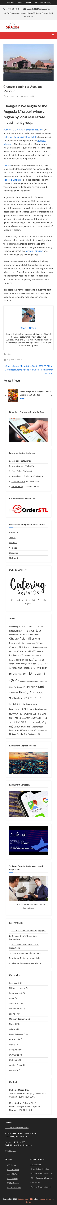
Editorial (28, 647)
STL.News (11, 1165)
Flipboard (13, 558)
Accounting (15, 627)
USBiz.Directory (13, 1183)
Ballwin (34, 630)
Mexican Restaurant (18, 1019)
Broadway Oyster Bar (18, 635)
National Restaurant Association (33, 681)
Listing (12, 1014)
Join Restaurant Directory (41, 1173)
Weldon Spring (16, 1065)
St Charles (18, 698)
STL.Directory (13, 1170)
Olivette (14, 693)
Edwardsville (41, 648)
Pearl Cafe (16, 471)
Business (13, 983)
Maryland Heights (24, 667)
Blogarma (13, 553)
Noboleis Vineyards (13, 179)
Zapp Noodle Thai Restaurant (26, 734)
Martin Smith (29, 96)
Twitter (12, 537)
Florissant (16, 655)
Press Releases (16, 1034)
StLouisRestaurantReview (29, 129)
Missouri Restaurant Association (26, 963)
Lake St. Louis (15, 1008)
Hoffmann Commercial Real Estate (20, 137)
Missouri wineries (34, 251)
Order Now (10, 3)
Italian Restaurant (18, 664)
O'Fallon (35, 687)
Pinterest (13, 542)
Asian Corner (17, 466)
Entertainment (15, 993)
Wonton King (17, 486)
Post (26, 692)
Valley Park (22, 726)
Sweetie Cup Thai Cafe (21, 476)
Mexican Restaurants (21, 461)
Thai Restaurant (24, 717)
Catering (33, 634)
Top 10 (22, 722)
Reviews (13, 1050)
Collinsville (30, 643)
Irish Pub (39, 660)
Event (40, 652)
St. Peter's (14, 1060)
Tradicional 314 (18, 481)
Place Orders (35, 1164)
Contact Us (35, 1182)
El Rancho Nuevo (17, 988)
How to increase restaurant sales (26, 953)
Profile (12, 1044)
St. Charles (14, 1055)
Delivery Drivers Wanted (40, 1187)
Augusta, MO (9, 129)
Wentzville (30, 730)
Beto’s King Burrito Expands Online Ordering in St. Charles (35, 393)
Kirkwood (33, 664)
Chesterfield (20, 638)
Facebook (13, 532)
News (20, 3)
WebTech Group (14, 1188)
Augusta (10, 360)
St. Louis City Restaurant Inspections (28, 930)
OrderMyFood (13, 1174)
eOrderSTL (28, 651)
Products (13, 1039)
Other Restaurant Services (41, 1178)
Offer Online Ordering (39, 1169)
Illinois (27, 659)
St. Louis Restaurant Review (37, 25)
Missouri (18, 360)
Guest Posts (15, 1003)
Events (28, 3)
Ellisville (14, 651)
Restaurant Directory (43, 3)
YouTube (13, 548)
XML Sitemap (10, 1151)
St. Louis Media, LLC (25, 1199)
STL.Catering (12, 1179)
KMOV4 (7, 165)
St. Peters (40, 692)
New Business (17, 687)
